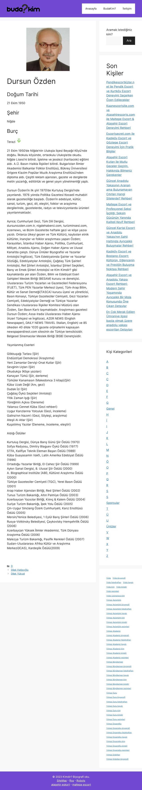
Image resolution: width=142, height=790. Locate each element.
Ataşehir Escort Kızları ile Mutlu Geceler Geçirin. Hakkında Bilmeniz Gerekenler (119, 166)
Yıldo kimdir (121, 587)
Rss (71, 780)
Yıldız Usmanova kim (115, 596)
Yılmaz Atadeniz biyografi (117, 635)
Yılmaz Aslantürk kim (115, 618)
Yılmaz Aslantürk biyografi (118, 604)
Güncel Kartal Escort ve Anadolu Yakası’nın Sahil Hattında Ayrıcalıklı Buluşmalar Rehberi (120, 236)
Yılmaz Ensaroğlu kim (115, 741)
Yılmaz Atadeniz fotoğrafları (118, 640)
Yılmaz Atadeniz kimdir (116, 653)
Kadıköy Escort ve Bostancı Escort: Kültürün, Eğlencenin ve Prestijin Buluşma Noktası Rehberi (120, 260)
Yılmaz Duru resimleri (115, 719)
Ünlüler (111, 526)
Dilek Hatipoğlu (19, 569)
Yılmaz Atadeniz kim (115, 649)
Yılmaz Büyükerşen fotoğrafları (119, 671)
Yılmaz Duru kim (113, 710)
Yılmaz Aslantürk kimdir (116, 622)
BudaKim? (109, 8)
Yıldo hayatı (128, 582)
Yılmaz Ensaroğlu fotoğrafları (119, 732)
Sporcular (112, 503)
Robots (81, 780)
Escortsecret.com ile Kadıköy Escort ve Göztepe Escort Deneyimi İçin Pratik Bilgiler (120, 142)
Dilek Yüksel (18, 573)
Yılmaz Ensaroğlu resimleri (118, 750)
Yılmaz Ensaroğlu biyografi (118, 728)
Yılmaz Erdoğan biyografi (117, 759)
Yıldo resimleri (112, 591)
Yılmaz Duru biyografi (115, 697)
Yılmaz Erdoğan (113, 755)
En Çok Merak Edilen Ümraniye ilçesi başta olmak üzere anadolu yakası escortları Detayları (120, 320)
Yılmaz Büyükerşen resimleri (118, 688)
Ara (129, 40)
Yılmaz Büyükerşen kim (116, 679)
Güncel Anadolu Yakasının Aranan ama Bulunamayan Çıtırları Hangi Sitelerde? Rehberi (119, 189)
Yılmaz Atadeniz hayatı (116, 644)
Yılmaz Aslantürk (113, 600)
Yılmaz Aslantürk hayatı (116, 613)
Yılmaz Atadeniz (113, 631)
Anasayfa (90, 8)
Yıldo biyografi (119, 578)
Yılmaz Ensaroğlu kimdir (116, 746)
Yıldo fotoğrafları (113, 582)
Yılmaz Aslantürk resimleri (117, 626)
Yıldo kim (110, 587)
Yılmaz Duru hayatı (114, 706)
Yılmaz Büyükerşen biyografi (118, 666)
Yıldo (108, 578)
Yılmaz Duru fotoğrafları (116, 702)
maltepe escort (81, 784)
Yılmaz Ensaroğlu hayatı (116, 737)
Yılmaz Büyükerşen (114, 662)
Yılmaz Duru (111, 693)
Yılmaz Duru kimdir (114, 715)
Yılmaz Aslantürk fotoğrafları (118, 609)
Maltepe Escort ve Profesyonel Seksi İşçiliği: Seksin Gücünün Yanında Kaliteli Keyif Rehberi (120, 213)
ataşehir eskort (60, 784)
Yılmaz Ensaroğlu (113, 724)
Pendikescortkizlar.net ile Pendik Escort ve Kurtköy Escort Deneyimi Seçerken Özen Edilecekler (120, 91)
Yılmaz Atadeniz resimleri (117, 657)
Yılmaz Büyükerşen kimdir (117, 684)
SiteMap (62, 780)
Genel (110, 408)
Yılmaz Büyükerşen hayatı (117, 675)
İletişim (127, 8)
